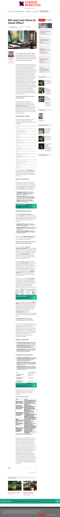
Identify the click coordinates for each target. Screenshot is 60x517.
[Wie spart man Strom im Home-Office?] (22, 39)
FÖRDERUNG (28, 11)
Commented (49, 20)
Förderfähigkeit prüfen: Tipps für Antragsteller (48, 130)
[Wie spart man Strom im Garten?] (15, 486)
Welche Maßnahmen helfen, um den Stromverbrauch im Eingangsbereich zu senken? (48, 100)
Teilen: (9, 467)
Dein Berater (28, 26)
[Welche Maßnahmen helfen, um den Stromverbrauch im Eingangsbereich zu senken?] (41, 99)
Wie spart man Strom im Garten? (14, 492)
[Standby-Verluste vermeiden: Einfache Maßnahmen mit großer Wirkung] (41, 146)
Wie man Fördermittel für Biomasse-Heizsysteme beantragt (44, 40)
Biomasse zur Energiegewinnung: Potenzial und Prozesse (45, 49)
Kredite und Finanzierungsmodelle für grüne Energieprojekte (44, 69)
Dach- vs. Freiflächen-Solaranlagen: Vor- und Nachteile (44, 59)
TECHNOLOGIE (35, 11)
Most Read (41, 20)
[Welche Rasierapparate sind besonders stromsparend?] (30, 486)
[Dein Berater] (11, 54)
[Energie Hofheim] (30, 5)
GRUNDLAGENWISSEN (19, 11)
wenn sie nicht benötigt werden (22, 446)
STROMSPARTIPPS (44, 11)
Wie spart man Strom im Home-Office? (22, 22)
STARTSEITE (11, 11)
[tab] (41, 20)
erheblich (28, 65)
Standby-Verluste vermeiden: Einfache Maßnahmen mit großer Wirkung (48, 146)
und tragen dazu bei (21, 363)
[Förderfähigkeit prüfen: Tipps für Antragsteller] (45, 25)
